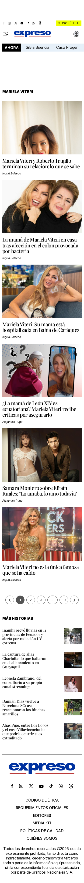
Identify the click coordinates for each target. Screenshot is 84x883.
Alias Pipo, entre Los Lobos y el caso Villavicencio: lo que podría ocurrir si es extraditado (25, 731)
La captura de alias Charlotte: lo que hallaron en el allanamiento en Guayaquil (24, 660)
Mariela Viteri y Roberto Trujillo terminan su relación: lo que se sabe (41, 163)
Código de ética (42, 800)
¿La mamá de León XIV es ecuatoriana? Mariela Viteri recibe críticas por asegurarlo (39, 408)
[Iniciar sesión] (76, 34)
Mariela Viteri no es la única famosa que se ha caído (40, 569)
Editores (42, 815)
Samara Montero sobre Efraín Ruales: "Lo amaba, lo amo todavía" (39, 490)
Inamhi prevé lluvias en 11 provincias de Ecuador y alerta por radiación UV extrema (24, 636)
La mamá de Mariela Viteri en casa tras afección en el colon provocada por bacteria (40, 245)
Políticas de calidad (42, 831)
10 (64, 600)
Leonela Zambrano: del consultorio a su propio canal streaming (22, 682)
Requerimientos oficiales (42, 808)
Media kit (42, 823)
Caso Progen (67, 47)
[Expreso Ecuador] (42, 772)
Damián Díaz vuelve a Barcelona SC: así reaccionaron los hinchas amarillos (23, 707)
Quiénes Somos (42, 838)
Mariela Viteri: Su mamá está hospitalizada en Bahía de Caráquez (40, 327)
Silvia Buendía (37, 47)
